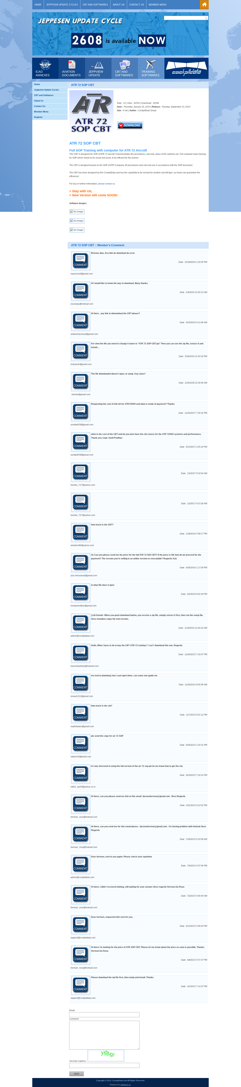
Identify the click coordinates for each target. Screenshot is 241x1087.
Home (38, 4)
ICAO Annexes (43, 73)
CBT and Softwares (95, 4)
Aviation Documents (71, 73)
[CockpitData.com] (186, 77)
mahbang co (125, 1085)
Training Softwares (150, 73)
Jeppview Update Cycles (62, 4)
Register (38, 117)
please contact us (106, 183)
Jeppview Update (96, 73)
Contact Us (136, 4)
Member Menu (157, 4)
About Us (119, 4)
